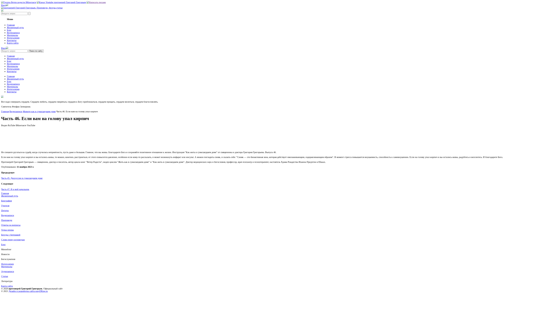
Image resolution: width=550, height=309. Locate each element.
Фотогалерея (13, 38)
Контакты (11, 40)
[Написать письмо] (96, 2)
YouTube (31, 125)
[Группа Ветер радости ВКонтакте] (18, 2)
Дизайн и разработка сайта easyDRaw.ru (28, 291)
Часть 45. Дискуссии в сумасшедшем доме (22, 178)
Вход (3, 5)
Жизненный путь (15, 27)
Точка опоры (7, 230)
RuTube (11, 125)
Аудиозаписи (7, 271)
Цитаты (5, 210)
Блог (9, 30)
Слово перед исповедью (13, 239)
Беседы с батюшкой (10, 235)
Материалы (12, 35)
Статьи (4, 276)
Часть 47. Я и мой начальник (15, 189)
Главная (11, 25)
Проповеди (6, 220)
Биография (6, 201)
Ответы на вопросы (10, 225)
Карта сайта (12, 43)
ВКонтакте (21, 125)
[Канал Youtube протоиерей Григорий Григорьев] (61, 2)
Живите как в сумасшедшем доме (39, 111)
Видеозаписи (13, 32)
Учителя (5, 205)
